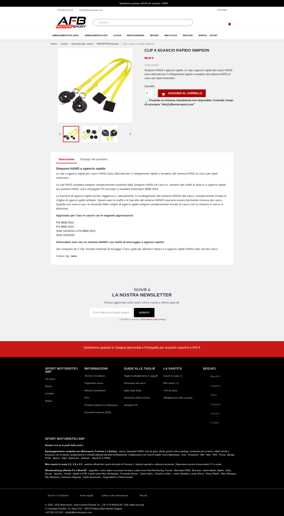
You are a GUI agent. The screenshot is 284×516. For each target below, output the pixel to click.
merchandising (135, 35)
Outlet (213, 35)
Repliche (188, 35)
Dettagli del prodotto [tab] (93, 159)
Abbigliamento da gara (65, 35)
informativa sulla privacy (153, 319)
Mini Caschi (171, 35)
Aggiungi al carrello (182, 94)
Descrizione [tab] (66, 159)
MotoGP (154, 35)
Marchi (203, 35)
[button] (228, 22)
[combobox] (142, 22)
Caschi (117, 35)
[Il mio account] (219, 22)
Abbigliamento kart (96, 35)
